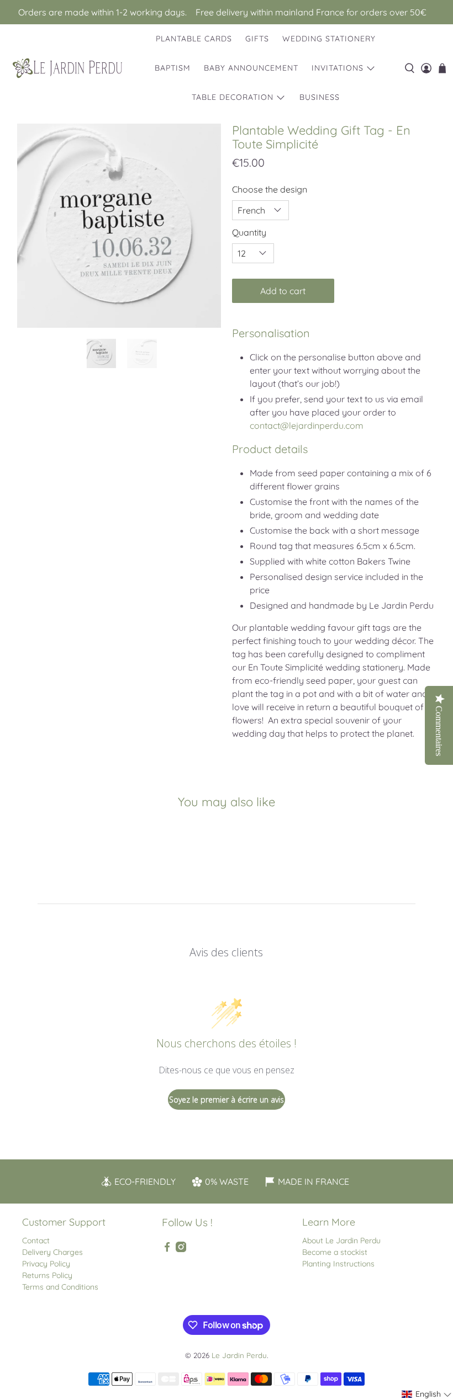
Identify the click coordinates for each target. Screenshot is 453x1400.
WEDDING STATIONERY (329, 39)
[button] (427, 1394)
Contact (36, 1240)
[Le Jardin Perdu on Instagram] (181, 1249)
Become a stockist (334, 1252)
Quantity (249, 232)
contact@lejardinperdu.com (307, 425)
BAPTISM (173, 68)
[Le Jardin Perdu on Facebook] (167, 1249)
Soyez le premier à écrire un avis (226, 1099)
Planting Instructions (338, 1264)
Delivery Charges (52, 1252)
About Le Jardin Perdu (341, 1240)
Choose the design (269, 189)
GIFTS (257, 39)
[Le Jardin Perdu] (67, 68)
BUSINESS (319, 97)
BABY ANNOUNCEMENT (251, 68)
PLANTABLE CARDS (194, 39)
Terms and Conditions (60, 1287)
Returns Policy (47, 1275)
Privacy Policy (46, 1264)
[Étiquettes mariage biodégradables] (119, 226)
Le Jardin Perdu (239, 1355)
